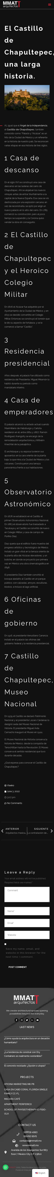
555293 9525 (30, 1136)
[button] (49, 4)
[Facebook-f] (16, 1020)
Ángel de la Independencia (33, 125)
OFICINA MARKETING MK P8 (19, 1084)
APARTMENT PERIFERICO (18, 1104)
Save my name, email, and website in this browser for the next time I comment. (26, 953)
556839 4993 (30, 1132)
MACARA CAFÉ (12, 1099)
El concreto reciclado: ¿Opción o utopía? (25, 1065)
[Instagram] (22, 1020)
